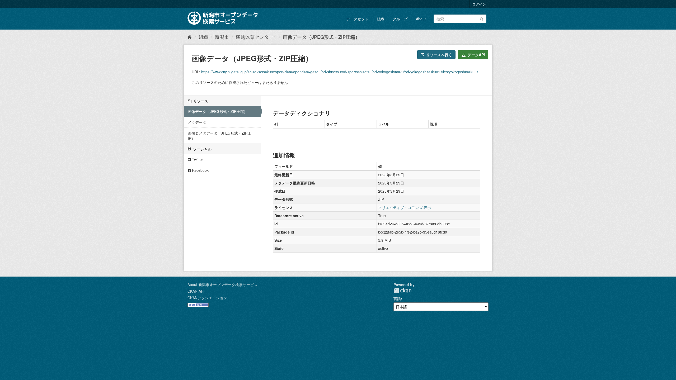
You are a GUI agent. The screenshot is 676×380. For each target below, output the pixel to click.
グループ (400, 18)
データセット (357, 18)
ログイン (479, 4)
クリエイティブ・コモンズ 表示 (404, 207)
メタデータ (197, 122)
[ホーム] (189, 36)
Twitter (197, 159)
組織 (380, 18)
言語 (397, 298)
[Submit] (481, 18)
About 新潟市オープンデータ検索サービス (222, 284)
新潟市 (222, 36)
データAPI (476, 54)
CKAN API (195, 291)
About (421, 18)
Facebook (200, 170)
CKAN (402, 290)
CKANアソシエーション (207, 297)
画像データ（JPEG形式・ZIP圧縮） (321, 37)
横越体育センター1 (256, 36)
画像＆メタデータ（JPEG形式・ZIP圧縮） (219, 135)
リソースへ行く (438, 54)
